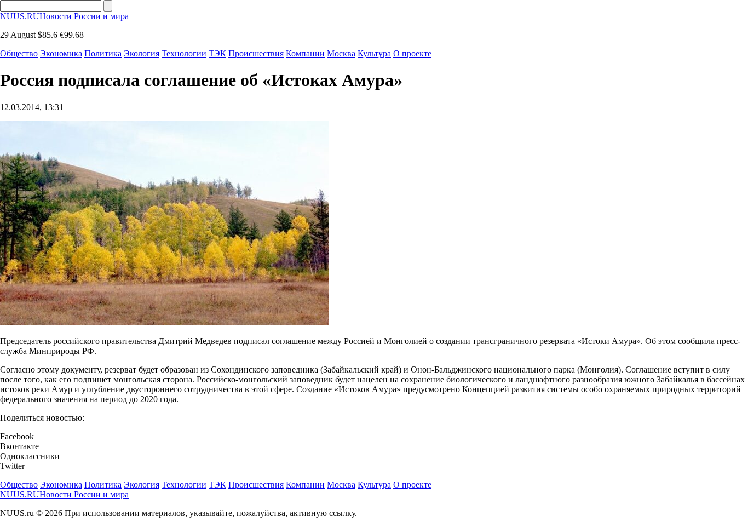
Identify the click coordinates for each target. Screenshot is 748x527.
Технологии (184, 53)
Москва (341, 53)
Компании (305, 53)
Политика (103, 53)
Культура (374, 53)
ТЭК (217, 53)
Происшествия (256, 53)
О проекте (412, 53)
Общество (19, 53)
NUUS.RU (64, 16)
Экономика (61, 53)
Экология (141, 53)
